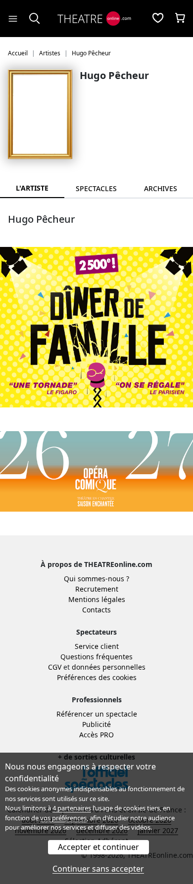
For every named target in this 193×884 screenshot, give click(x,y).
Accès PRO (96, 734)
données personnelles (108, 667)
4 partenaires (71, 808)
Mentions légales (96, 599)
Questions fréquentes (96, 656)
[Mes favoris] (157, 18)
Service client (97, 646)
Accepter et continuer (98, 847)
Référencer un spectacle (96, 714)
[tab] (96, 188)
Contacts (96, 609)
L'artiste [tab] (32, 188)
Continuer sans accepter (98, 868)
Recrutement (96, 589)
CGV (54, 667)
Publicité (96, 724)
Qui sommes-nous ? (96, 578)
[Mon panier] (180, 18)
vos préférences (63, 817)
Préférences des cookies (97, 677)
